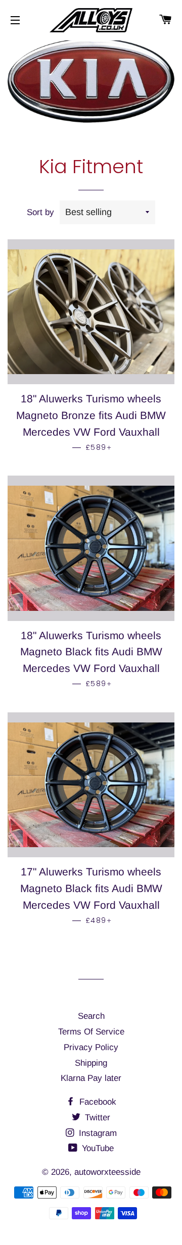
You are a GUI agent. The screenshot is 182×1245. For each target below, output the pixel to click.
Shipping (91, 1063)
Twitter (96, 1117)
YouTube (96, 1148)
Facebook (96, 1102)
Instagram (96, 1133)
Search (91, 1016)
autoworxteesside (107, 1172)
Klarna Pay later (91, 1078)
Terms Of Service (91, 1031)
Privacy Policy (91, 1047)
